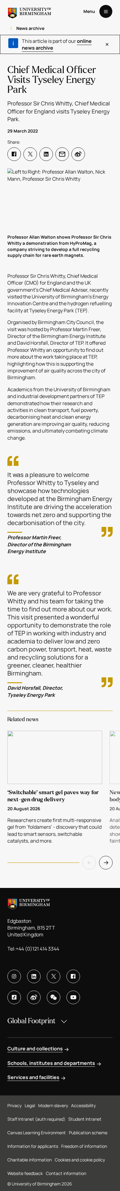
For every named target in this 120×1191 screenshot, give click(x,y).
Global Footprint (31, 1021)
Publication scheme (88, 1133)
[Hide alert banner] (107, 44)
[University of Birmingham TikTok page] (14, 997)
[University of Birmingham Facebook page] (73, 976)
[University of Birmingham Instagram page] (14, 976)
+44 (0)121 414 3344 (37, 948)
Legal (30, 1105)
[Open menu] (106, 11)
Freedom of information (84, 1146)
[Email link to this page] (62, 154)
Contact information (66, 1173)
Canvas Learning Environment (36, 1133)
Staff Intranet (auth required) (36, 1119)
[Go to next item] (106, 862)
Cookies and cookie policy (80, 1160)
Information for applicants (32, 1146)
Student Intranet (85, 1119)
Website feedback (25, 1173)
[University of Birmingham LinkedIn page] (34, 976)
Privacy (14, 1105)
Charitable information (29, 1160)
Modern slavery (53, 1105)
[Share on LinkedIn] (46, 154)
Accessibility (83, 1105)
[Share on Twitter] (30, 154)
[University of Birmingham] (29, 11)
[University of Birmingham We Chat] (53, 997)
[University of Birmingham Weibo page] (34, 997)
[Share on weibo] (78, 154)
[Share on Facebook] (14, 154)
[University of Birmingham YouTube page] (73, 997)
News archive (30, 28)
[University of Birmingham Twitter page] (53, 976)
